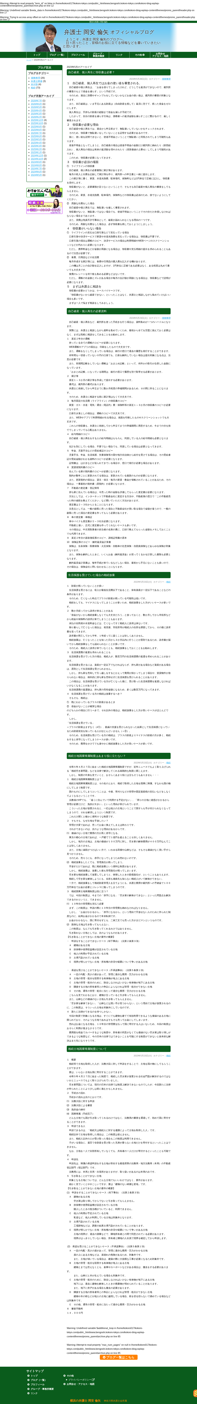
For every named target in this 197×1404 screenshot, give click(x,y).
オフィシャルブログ (109, 31)
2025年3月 (36, 146)
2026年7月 (36, 100)
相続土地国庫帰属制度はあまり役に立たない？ (97, 755)
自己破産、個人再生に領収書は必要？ (91, 72)
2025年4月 (36, 143)
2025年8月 (36, 130)
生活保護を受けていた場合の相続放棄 (91, 575)
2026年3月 (36, 113)
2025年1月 (36, 152)
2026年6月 (36, 104)
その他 (138, 55)
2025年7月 (36, 133)
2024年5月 (36, 175)
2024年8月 (36, 165)
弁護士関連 (36, 81)
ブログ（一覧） (57, 55)
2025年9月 (36, 126)
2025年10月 (37, 123)
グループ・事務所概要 (98, 54)
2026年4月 (36, 110)
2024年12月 (37, 155)
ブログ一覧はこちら (120, 1357)
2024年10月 (37, 159)
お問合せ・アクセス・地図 (80, 1384)
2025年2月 (36, 149)
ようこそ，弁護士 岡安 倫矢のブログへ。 (96, 39)
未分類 (34, 84)
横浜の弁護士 (98, 1400)
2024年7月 (36, 168)
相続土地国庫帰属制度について (87, 1048)
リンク (119, 55)
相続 (168, 582)
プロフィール (78, 55)
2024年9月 (36, 162)
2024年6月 (36, 171)
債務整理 (166, 79)
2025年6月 (36, 136)
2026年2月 (36, 117)
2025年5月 (36, 139)
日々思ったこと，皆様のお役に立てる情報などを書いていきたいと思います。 (112, 44)
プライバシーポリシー (79, 1379)
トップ (36, 55)
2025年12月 (37, 120)
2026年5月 (36, 107)
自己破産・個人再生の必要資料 (87, 311)
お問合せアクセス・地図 (160, 54)
